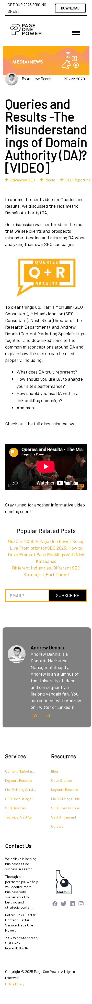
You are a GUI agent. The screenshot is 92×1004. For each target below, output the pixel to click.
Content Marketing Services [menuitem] (23, 771)
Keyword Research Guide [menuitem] (69, 789)
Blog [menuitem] (54, 771)
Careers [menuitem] (57, 826)
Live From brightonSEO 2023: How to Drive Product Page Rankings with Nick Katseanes (46, 554)
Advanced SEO (22, 179)
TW (34, 715)
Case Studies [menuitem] (61, 780)
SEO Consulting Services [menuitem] (23, 799)
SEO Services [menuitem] (15, 808)
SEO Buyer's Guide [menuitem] (65, 808)
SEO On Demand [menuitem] (63, 817)
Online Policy (14, 984)
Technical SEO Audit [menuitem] (20, 817)
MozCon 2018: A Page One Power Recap (46, 541)
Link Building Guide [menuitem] (65, 799)
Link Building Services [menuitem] (21, 789)
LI (48, 715)
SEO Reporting (77, 179)
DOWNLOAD (70, 8)
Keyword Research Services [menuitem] (23, 780)
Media (50, 179)
